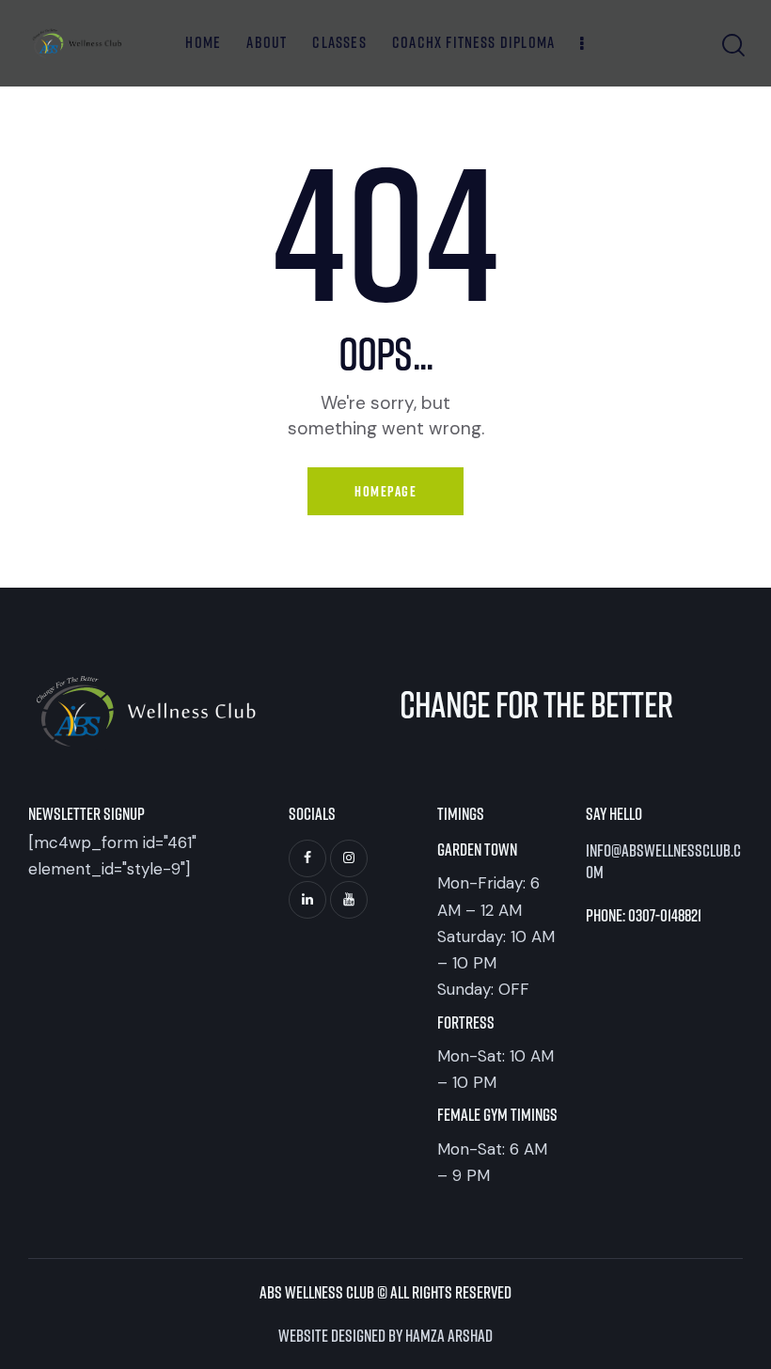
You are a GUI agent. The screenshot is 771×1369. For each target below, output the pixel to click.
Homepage (385, 491)
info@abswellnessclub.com (663, 861)
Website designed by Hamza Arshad (385, 1335)
